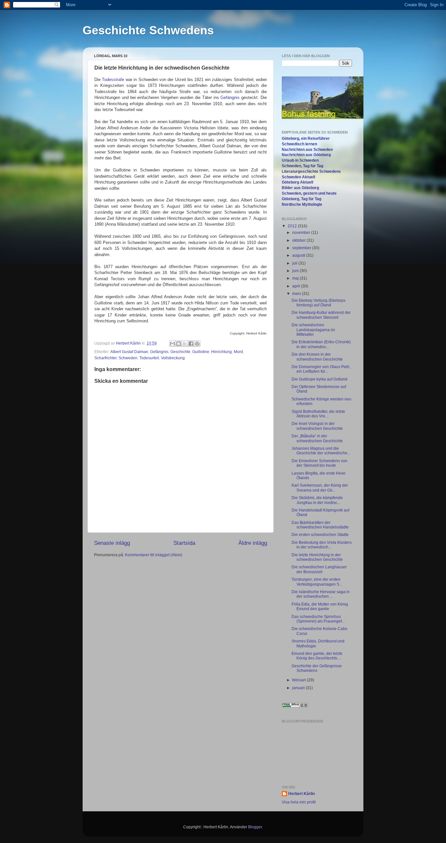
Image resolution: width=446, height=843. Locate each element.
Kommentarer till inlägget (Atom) (153, 555)
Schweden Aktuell (298, 177)
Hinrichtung (221, 351)
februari (299, 680)
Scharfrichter (105, 358)
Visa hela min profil (299, 802)
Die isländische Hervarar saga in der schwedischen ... (321, 594)
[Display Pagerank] (295, 706)
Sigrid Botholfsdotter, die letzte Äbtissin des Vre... (318, 413)
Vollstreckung (173, 358)
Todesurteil (149, 358)
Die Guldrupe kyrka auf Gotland (319, 379)
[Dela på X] (185, 343)
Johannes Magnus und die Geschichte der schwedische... (321, 450)
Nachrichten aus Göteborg (306, 155)
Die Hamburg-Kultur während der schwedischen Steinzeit (321, 314)
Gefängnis (230, 97)
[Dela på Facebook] (191, 343)
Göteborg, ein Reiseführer (306, 138)
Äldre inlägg (252, 543)
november (301, 232)
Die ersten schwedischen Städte (320, 534)
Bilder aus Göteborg (300, 188)
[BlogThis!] (178, 343)
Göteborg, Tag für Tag (301, 199)
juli (295, 263)
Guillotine (200, 351)
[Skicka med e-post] (172, 343)
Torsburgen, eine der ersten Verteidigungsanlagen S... (317, 581)
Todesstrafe (113, 79)
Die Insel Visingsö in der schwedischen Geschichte (317, 425)
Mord (238, 351)
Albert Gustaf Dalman (129, 351)
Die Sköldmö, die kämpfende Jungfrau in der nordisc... (317, 500)
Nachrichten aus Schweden (307, 149)
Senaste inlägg (112, 543)
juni (296, 270)
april (296, 286)
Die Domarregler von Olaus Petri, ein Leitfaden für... (321, 369)
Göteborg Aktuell (297, 182)
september (302, 248)
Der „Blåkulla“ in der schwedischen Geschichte (317, 438)
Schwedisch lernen (299, 144)
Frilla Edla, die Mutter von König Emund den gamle (320, 606)
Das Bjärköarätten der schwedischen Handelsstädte (320, 524)
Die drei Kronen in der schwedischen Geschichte (317, 356)
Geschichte (180, 351)
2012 (293, 226)
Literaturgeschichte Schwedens (311, 171)
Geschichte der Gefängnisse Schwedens (317, 668)
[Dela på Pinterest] (197, 343)
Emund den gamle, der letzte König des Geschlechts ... (317, 655)
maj (296, 278)
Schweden (128, 358)
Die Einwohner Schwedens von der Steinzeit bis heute (319, 463)
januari (299, 688)
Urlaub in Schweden (300, 160)
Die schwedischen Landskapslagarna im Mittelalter (313, 330)
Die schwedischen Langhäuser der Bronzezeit (319, 569)
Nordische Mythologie (302, 204)
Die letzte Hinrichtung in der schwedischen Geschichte (317, 557)
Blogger (255, 827)
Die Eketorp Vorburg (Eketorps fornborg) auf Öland (318, 302)
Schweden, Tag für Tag (302, 166)
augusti (299, 255)
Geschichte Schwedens (148, 30)
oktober (299, 240)
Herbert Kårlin (129, 343)
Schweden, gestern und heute (309, 193)
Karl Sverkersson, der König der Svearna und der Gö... (320, 487)
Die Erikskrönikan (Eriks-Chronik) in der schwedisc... (321, 344)
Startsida (184, 543)
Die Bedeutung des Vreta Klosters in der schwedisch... (322, 544)
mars (297, 293)
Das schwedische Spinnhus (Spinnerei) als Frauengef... (318, 619)
